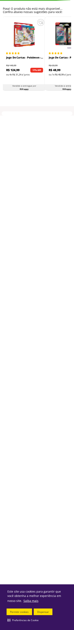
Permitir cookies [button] (19, 612)
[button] (23, 620)
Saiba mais (30, 601)
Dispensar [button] (43, 612)
